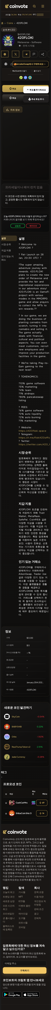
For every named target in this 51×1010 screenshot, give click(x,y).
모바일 (22, 927)
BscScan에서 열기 (19, 71)
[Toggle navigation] (43, 6)
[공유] (42, 54)
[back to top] (43, 1003)
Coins (10, 22)
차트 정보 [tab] (15, 109)
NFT (21, 896)
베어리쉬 (33, 226)
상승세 (18, 226)
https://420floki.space (32, 430)
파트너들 (23, 922)
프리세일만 (8, 913)
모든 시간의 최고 (9, 907)
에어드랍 (23, 913)
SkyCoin (16, 716)
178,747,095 (27, 15)
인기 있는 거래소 (7, 258)
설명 (3, 238)
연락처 (37, 918)
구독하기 (24, 970)
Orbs (14, 736)
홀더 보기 (37, 71)
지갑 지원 (6, 250)
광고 (36, 913)
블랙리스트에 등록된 (8, 928)
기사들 (22, 892)
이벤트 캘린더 (24, 907)
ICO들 (22, 901)
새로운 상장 (9, 901)
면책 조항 (39, 892)
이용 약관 (39, 896)
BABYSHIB (17, 726)
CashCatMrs (21, 802)
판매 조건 (39, 909)
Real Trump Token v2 (21, 746)
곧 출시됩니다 (9, 920)
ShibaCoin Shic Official (26, 813)
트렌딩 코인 (9, 896)
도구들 (22, 918)
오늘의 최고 (9, 892)
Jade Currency (18, 757)
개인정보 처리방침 (40, 903)
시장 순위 (6, 244)
